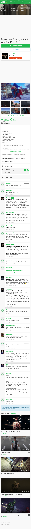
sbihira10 (8, 373)
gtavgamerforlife (10, 233)
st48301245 (9, 277)
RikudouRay (9, 334)
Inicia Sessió (16, 407)
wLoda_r (8, 318)
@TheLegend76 (10, 199)
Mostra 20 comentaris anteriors (15, 180)
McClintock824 (10, 212)
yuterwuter (9, 399)
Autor (13, 197)
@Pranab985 (9, 246)
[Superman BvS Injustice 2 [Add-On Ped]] (15, 91)
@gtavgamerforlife (11, 253)
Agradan (14, 120)
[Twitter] (11, 55)
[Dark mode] (27, 2)
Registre (23, 407)
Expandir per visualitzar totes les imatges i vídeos (15, 115)
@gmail (18, 301)
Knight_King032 (10, 325)
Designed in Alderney (6, 522)
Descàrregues (6, 120)
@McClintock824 (17, 246)
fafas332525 (9, 190)
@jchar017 (9, 227)
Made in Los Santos (5, 524)
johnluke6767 (9, 351)
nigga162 (8, 183)
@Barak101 (9, 214)
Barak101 (12, 54)
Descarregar (16, 45)
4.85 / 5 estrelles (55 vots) (6, 123)
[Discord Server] (13, 55)
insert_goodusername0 (12, 310)
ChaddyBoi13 (9, 289)
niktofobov (9, 343)
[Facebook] (9, 55)
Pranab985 (9, 225)
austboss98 (9, 260)
